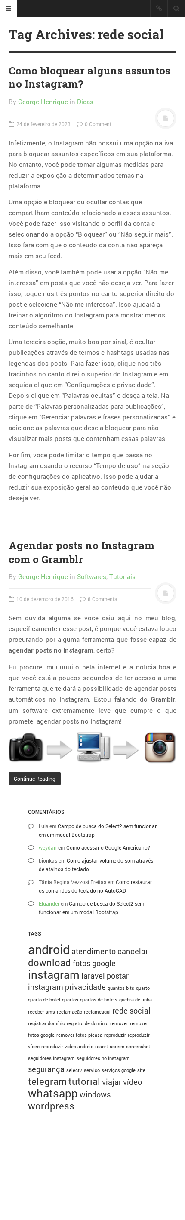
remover (119, 1023)
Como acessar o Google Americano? (108, 847)
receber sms (41, 1012)
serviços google (119, 1070)
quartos (70, 1000)
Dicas (85, 101)
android (49, 949)
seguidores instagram (51, 1058)
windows (95, 1094)
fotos (81, 963)
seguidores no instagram (103, 1058)
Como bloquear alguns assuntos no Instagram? (89, 77)
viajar (111, 1082)
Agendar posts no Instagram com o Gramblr (81, 552)
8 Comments (101, 598)
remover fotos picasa (79, 1035)
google (104, 963)
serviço (92, 1070)
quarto (143, 988)
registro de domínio (87, 1023)
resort (101, 1047)
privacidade (85, 987)
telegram (47, 1081)
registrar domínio (46, 1023)
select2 (74, 1070)
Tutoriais (122, 576)
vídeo (132, 1082)
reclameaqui (97, 1012)
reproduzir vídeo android (67, 1047)
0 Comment (97, 123)
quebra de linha (135, 1000)
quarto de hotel (44, 1000)
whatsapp (53, 1093)
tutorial (84, 1081)
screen (117, 1047)
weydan (48, 847)
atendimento (93, 951)
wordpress (51, 1106)
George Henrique (43, 101)
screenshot (138, 1047)
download (49, 962)
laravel (93, 975)
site (141, 1070)
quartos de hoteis (98, 1000)
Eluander (49, 903)
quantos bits (121, 988)
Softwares (91, 576)
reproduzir (115, 1035)
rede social (131, 1010)
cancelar (132, 951)
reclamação (69, 1012)
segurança (46, 1069)
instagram (54, 974)
